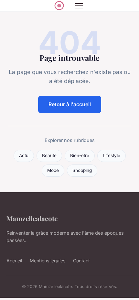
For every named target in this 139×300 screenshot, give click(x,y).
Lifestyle (111, 155)
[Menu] (79, 6)
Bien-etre (79, 155)
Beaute (49, 155)
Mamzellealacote (32, 218)
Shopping (82, 170)
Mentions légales (47, 260)
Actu (23, 155)
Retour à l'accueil (69, 104)
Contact (81, 260)
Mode (53, 170)
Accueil (14, 260)
